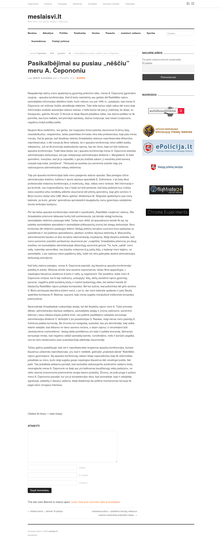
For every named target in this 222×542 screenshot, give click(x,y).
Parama (48, 3)
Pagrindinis (33, 3)
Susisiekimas (38, 41)
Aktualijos (48, 33)
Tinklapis (83, 482)
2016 (52, 53)
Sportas (151, 33)
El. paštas (83, 475)
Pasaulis (110, 33)
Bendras (32, 33)
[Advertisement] (82, 399)
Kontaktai (92, 3)
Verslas (96, 33)
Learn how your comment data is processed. (95, 502)
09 (70, 53)
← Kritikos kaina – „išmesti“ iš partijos (45, 511)
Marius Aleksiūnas (42, 78)
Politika (63, 33)
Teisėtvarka (80, 33)
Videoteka (130, 3)
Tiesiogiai (62, 3)
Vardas (82, 467)
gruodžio (61, 53)
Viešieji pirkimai (60, 41)
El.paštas (147, 63)
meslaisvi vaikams (131, 33)
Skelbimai (77, 3)
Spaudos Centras (111, 3)
